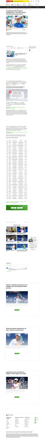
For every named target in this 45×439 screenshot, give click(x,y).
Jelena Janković (12, 66)
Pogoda (7, 432)
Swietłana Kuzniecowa (15, 68)
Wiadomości (24, 432)
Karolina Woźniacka (22, 68)
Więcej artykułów (33, 249)
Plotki (19, 432)
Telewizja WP (16, 432)
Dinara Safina (21, 67)
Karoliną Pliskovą (20, 127)
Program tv (13, 432)
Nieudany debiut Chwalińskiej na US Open (10, 250)
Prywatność (19, 431)
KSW (7, 428)
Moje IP (22, 432)
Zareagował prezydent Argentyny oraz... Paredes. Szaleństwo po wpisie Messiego (33, 247)
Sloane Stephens (11, 103)
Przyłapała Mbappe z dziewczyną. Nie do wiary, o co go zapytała (33, 245)
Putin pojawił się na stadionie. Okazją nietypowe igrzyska (34, 243)
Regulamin (31, 431)
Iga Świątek (26, 423)
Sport (27, 432)
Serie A (16, 424)
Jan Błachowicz (27, 424)
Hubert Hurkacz (27, 426)
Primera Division (17, 423)
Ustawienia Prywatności (24, 431)
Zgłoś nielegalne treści (9, 271)
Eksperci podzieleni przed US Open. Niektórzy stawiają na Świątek (21, 233)
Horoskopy (10, 432)
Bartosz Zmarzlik (27, 422)
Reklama (28, 431)
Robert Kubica (26, 421)
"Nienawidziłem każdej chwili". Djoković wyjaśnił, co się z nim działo (11, 241)
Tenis (8, 9)
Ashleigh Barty (10, 9)
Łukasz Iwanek (10, 29)
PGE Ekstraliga (17, 426)
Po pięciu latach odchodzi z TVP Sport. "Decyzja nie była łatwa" (35, 240)
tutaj (19, 437)
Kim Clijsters (11, 67)
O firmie (13, 431)
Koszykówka (7, 427)
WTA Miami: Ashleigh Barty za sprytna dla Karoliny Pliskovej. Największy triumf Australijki (21, 54)
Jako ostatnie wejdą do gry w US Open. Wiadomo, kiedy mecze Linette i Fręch (22, 250)
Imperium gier (30, 432)
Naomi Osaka (18, 102)
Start (6, 9)
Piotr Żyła (26, 425)
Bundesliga (16, 422)
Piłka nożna (7, 419)
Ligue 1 (16, 425)
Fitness (7, 426)
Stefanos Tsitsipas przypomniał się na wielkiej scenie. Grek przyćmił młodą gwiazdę (22, 242)
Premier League (17, 421)
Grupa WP (11, 431)
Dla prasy (16, 431)
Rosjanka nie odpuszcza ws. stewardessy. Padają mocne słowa (10, 233)
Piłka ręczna (7, 424)
